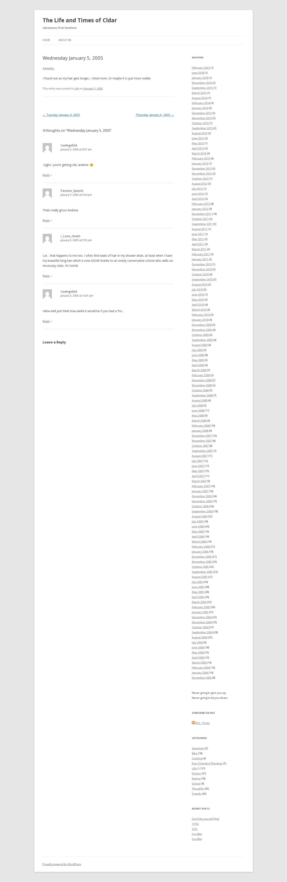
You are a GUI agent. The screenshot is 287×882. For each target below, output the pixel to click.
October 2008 (200, 390)
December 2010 (202, 264)
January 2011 (200, 259)
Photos (196, 773)
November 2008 (202, 385)
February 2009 (201, 375)
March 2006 (199, 541)
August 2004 (199, 637)
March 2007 (199, 481)
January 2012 (200, 209)
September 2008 (202, 395)
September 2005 (202, 572)
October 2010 (200, 274)
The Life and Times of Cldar (80, 20)
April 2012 (198, 199)
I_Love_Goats (70, 236)
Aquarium (198, 748)
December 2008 (202, 380)
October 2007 (200, 446)
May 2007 (198, 471)
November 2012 (202, 173)
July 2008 (197, 405)
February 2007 (201, 486)
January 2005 (200, 612)
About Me (64, 40)
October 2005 (200, 567)
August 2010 (199, 284)
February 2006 (201, 546)
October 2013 (200, 123)
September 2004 (202, 632)
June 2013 (198, 138)
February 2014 (201, 103)
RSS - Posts (202, 723)
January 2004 (200, 672)
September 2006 (202, 511)
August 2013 (199, 133)
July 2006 (197, 521)
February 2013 (201, 158)
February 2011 (201, 254)
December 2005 (202, 557)
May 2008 (198, 415)
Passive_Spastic (72, 190)
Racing (196, 778)
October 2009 (200, 335)
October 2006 (200, 506)
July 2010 (197, 289)
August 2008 (199, 400)
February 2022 (201, 68)
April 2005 (198, 597)
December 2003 (202, 678)
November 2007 (202, 441)
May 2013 (198, 143)
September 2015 (202, 88)
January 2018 (200, 78)
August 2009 (199, 345)
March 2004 (199, 662)
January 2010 (200, 320)
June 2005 (198, 587)
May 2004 (198, 652)
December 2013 (202, 113)
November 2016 (202, 83)
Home (46, 40)
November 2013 (202, 118)
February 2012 (201, 204)
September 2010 (202, 279)
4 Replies (48, 68)
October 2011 (200, 219)
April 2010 (198, 304)
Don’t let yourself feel (205, 819)
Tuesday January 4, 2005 (61, 115)
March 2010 (199, 310)
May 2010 (198, 299)
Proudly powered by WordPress (62, 864)
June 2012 (198, 194)
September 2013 (202, 128)
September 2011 (202, 224)
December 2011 (202, 214)
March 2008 (199, 420)
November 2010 (202, 269)
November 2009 (202, 330)
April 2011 (198, 244)
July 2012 (197, 189)
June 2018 (198, 73)
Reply (46, 175)
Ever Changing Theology (207, 763)
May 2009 (198, 360)
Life (76, 88)
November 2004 (202, 622)
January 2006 (200, 551)
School (196, 783)
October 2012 (200, 178)
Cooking (197, 758)
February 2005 (201, 607)
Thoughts (198, 788)
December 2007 (202, 436)
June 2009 (198, 355)
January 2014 (200, 108)
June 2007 (198, 466)
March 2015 (199, 93)
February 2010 (201, 315)
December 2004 (202, 617)
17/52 (195, 824)
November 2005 (202, 562)
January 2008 (200, 430)
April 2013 (198, 148)
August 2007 (199, 456)
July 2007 (197, 461)
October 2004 (200, 627)
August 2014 (199, 98)
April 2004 (198, 657)
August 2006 (199, 516)
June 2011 (198, 234)
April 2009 (198, 365)
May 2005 (198, 592)
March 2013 (199, 153)
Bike (194, 753)
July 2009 (197, 350)
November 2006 (202, 501)
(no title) (197, 834)
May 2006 (198, 531)
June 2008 (198, 410)
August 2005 (199, 577)
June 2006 (198, 526)
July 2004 (197, 642)
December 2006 (202, 496)
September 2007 (202, 451)
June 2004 (198, 647)
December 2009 (202, 325)
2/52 (194, 829)
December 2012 (202, 168)
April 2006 (198, 536)
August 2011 (199, 229)
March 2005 (199, 602)
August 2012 (199, 183)
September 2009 (202, 340)
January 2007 (200, 491)
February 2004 (201, 667)
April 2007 (198, 476)
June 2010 (198, 294)
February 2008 (201, 425)
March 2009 (199, 370)
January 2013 (200, 163)
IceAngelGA (69, 145)
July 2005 (197, 582)
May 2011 (198, 239)
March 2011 (199, 249)
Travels (196, 793)
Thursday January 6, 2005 (155, 115)
